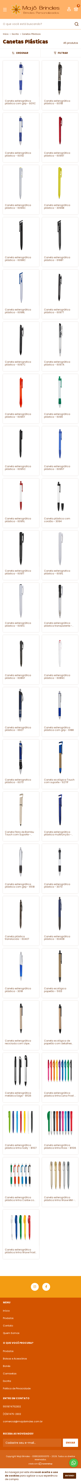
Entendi (69, 1475)
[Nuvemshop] (40, 1464)
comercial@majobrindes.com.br (22, 1421)
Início (5, 34)
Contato (8, 1325)
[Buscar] (76, 24)
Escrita (15, 34)
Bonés (6, 1366)
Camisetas (10, 1373)
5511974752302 (12, 1406)
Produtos (8, 1318)
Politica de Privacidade (16, 1388)
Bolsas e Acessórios (15, 1358)
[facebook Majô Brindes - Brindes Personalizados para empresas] (46, 1287)
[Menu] (5, 9)
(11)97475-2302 (12, 1414)
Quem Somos (11, 1333)
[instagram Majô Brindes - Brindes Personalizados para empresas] (35, 1287)
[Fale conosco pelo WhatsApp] (73, 1462)
